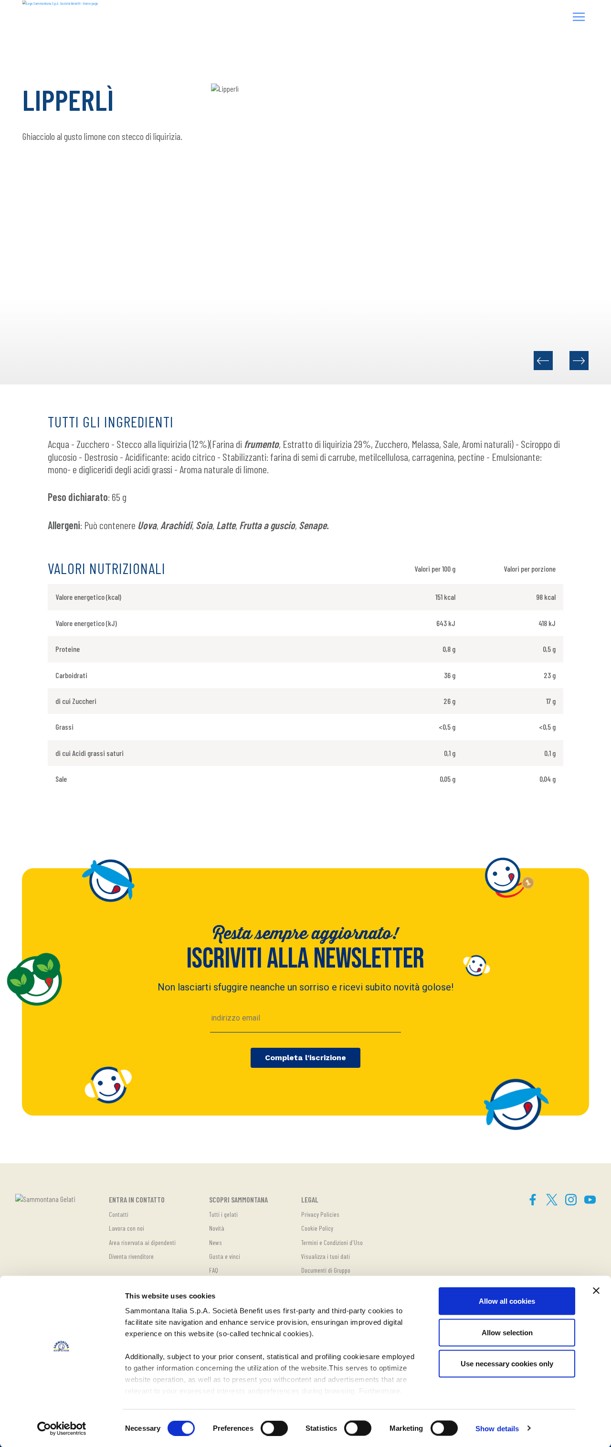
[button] (579, 18)
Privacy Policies (320, 1214)
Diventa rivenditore (131, 1256)
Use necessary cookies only (507, 1364)
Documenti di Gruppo (325, 1270)
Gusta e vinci (224, 1256)
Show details (497, 1428)
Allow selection (507, 1332)
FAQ (213, 1270)
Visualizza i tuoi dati (325, 1256)
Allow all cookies (507, 1301)
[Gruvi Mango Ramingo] (543, 360)
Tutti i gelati (223, 1214)
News (215, 1242)
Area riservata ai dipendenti (142, 1242)
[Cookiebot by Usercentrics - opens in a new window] (62, 1428)
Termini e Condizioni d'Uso (332, 1242)
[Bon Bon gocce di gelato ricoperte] (579, 360)
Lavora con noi (126, 1228)
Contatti (118, 1214)
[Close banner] (596, 1290)
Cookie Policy (317, 1228)
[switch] (274, 1428)
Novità (216, 1228)
